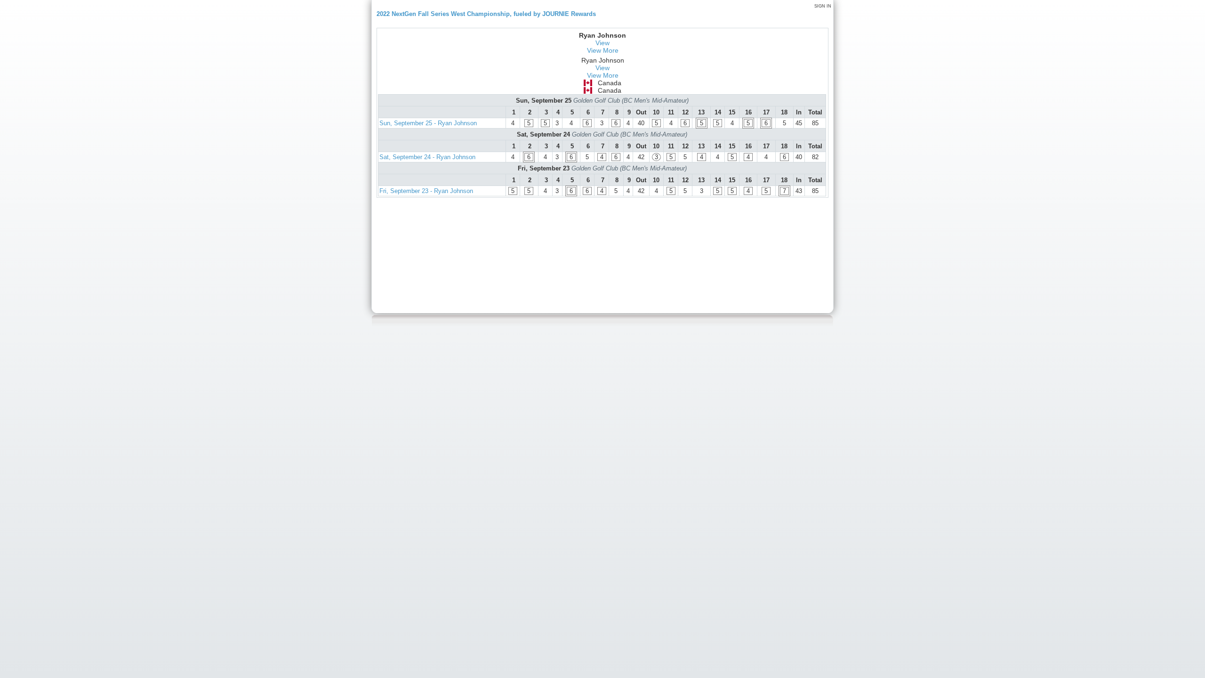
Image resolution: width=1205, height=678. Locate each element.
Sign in (822, 6)
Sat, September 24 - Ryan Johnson (427, 157)
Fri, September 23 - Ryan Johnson (426, 190)
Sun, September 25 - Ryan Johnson (428, 123)
